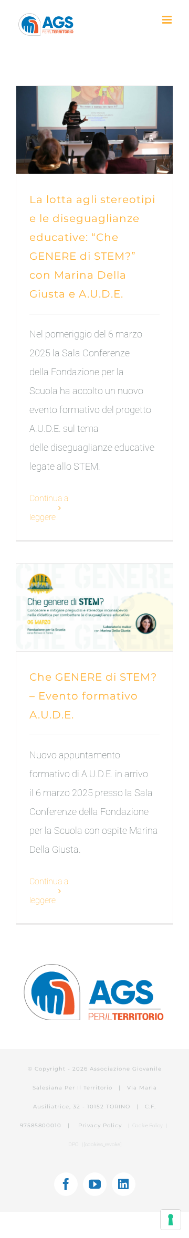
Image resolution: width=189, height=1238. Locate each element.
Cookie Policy (147, 1125)
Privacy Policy (101, 1125)
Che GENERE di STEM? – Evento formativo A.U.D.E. (93, 696)
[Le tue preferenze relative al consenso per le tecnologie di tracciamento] (171, 1220)
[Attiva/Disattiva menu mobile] (167, 19)
